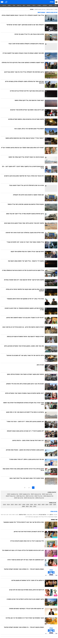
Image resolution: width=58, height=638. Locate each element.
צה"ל (42, 516)
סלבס (9, 5)
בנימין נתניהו (29, 514)
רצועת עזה (35, 516)
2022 (39, 504)
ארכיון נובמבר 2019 (36, 494)
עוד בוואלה (54, 519)
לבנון (7, 514)
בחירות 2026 (35, 514)
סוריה (49, 516)
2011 (31, 506)
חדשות (50, 5)
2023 (43, 504)
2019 (27, 504)
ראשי (55, 5)
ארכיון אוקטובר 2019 (24, 494)
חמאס (13, 514)
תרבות (28, 5)
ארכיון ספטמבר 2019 (12, 494)
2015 (12, 504)
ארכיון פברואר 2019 (29, 498)
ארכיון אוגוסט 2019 (48, 496)
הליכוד (16, 514)
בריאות (19, 5)
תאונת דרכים (28, 516)
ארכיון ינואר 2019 (18, 498)
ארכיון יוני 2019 (29, 496)
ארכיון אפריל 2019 (10, 496)
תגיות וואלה (53, 511)
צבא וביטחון (50, 9)
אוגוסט (31, 9)
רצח (32, 516)
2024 (47, 504)
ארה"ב (48, 514)
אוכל (14, 5)
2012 (34, 506)
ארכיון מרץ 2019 (39, 498)
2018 (23, 504)
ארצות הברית (42, 514)
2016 (16, 504)
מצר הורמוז (3, 514)
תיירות (4, 5)
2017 (20, 504)
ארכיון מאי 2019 (20, 496)
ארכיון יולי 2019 (38, 496)
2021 (35, 504)
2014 (8, 504)
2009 (23, 506)
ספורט (39, 5)
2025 (50, 504)
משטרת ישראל (53, 516)
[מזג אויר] (6, 2)
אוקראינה (55, 514)
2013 (4, 504)
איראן (51, 514)
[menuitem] (50, 5)
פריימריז (45, 516)
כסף (24, 5)
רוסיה (40, 516)
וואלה (52, 2)
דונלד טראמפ (22, 514)
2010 (27, 506)
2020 (31, 504)
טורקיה (10, 514)
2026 (54, 504)
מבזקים (45, 5)
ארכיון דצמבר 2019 (47, 494)
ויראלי (33, 5)
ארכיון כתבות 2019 (40, 9)
